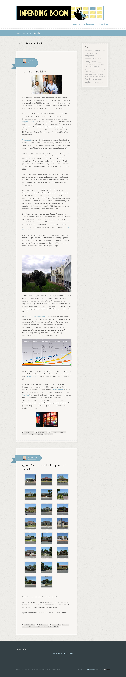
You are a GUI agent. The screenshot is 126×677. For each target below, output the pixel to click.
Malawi (90, 69)
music (100, 71)
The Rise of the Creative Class (35, 317)
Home (29, 33)
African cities (103, 24)
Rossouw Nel (32, 459)
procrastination (91, 76)
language (96, 66)
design (25, 626)
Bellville (54, 432)
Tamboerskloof (93, 82)
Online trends (89, 24)
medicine (87, 71)
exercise (94, 62)
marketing (97, 69)
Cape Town (94, 53)
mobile (90, 71)
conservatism (98, 56)
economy (32, 434)
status (100, 79)
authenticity (103, 50)
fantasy (100, 62)
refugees (40, 434)
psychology (97, 76)
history (91, 64)
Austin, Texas (31, 376)
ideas (95, 64)
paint (30, 626)
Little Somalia (57, 390)
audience (96, 50)
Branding (76, 24)
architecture (56, 624)
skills (100, 76)
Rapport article (28, 121)
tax (96, 82)
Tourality (100, 82)
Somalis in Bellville (34, 71)
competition (89, 56)
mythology (87, 74)
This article (27, 140)
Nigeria (96, 74)
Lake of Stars (89, 66)
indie (99, 64)
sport (98, 79)
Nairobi (91, 74)
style (44, 626)
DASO (101, 58)
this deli (25, 395)
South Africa (48, 434)
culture (25, 434)
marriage (103, 69)
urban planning (53, 626)
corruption (88, 58)
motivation (95, 71)
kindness (102, 64)
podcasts (86, 76)
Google (87, 64)
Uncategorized (29, 624)
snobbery (103, 76)
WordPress (91, 669)
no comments (42, 432)
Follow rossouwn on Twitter (63, 653)
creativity (62, 432)
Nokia (100, 74)
